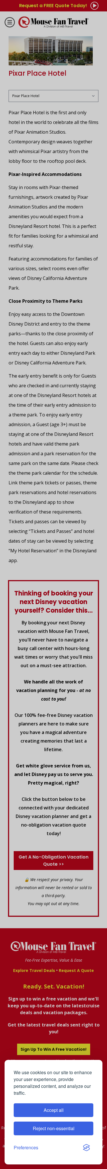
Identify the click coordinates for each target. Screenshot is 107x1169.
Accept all (54, 1110)
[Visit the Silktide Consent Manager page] (86, 1147)
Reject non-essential (53, 1128)
